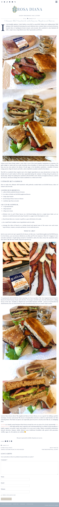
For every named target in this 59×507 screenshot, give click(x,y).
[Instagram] (1, 2)
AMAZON (22, 504)
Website (3, 489)
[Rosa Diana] (29, 10)
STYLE (24, 18)
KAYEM (3, 424)
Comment (4, 460)
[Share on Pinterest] (12, 441)
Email (2, 483)
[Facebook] (9, 2)
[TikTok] (7, 2)
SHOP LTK (15, 504)
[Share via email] (6, 441)
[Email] (12, 2)
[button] (57, 2)
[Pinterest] (4, 2)
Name (2, 477)
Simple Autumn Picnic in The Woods (12, 448)
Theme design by (51, 505)
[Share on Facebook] (8, 441)
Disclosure (30, 504)
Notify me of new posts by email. (9, 495)
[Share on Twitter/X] (10, 441)
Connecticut (5, 445)
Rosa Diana (8, 504)
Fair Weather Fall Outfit (50, 448)
